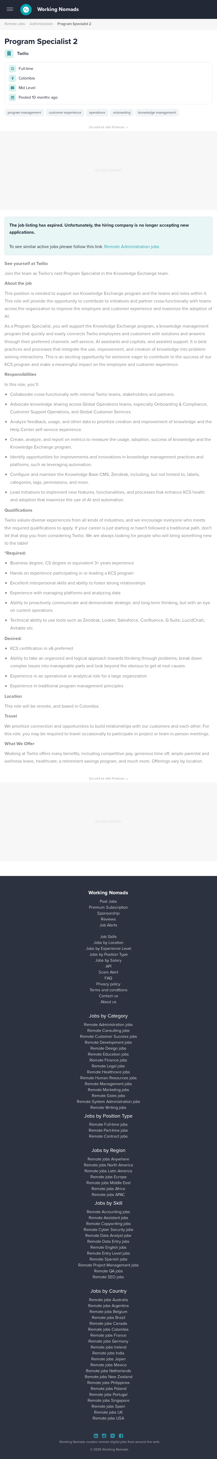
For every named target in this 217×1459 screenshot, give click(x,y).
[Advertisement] (108, 170)
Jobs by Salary (108, 960)
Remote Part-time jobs (108, 1130)
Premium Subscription (108, 907)
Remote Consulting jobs (108, 1030)
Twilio (23, 53)
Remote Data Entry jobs (108, 1241)
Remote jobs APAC (108, 1194)
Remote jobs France (108, 1335)
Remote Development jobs (108, 1042)
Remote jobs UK (108, 1412)
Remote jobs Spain (108, 1406)
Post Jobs (108, 901)
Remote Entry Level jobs (108, 1253)
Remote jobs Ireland (108, 1347)
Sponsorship (108, 913)
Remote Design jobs (108, 1048)
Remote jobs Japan (108, 1359)
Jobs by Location (108, 942)
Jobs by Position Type (108, 954)
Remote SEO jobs (108, 1277)
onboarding (122, 112)
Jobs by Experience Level (108, 948)
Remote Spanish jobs (108, 1259)
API (108, 966)
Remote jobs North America (108, 1165)
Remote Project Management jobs (108, 1265)
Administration (41, 24)
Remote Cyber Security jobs (108, 1229)
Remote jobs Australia (108, 1300)
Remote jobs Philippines (108, 1382)
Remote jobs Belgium (108, 1311)
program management (24, 112)
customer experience (65, 112)
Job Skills (108, 936)
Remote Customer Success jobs (108, 1036)
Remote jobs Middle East (108, 1183)
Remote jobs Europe (108, 1177)
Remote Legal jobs (108, 1066)
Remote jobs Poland (108, 1388)
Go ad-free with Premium (108, 127)
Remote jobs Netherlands (108, 1371)
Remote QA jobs (108, 1271)
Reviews (108, 919)
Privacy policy (108, 984)
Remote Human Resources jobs (108, 1078)
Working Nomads (57, 9)
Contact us (108, 996)
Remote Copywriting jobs (108, 1223)
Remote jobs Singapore (108, 1400)
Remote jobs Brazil (108, 1317)
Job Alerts (108, 925)
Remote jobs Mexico (108, 1365)
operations (97, 112)
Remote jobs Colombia (108, 1329)
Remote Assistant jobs (108, 1218)
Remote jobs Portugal (108, 1394)
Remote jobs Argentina (108, 1306)
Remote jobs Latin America (108, 1171)
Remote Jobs (15, 24)
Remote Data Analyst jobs (108, 1235)
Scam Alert (108, 972)
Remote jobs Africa (108, 1189)
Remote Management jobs (108, 1084)
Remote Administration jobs (131, 246)
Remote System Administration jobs (108, 1101)
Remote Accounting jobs (108, 1212)
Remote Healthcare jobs (108, 1072)
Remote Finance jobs (108, 1060)
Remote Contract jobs (108, 1136)
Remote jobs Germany (108, 1341)
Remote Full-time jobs (108, 1124)
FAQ (108, 978)
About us (108, 1002)
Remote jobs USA (108, 1418)
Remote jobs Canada (108, 1323)
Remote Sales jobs (108, 1095)
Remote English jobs (108, 1247)
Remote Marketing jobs (108, 1090)
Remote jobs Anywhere (108, 1159)
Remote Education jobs (108, 1054)
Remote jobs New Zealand (108, 1377)
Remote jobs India (108, 1353)
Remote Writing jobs (108, 1107)
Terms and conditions (108, 990)
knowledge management (157, 112)
